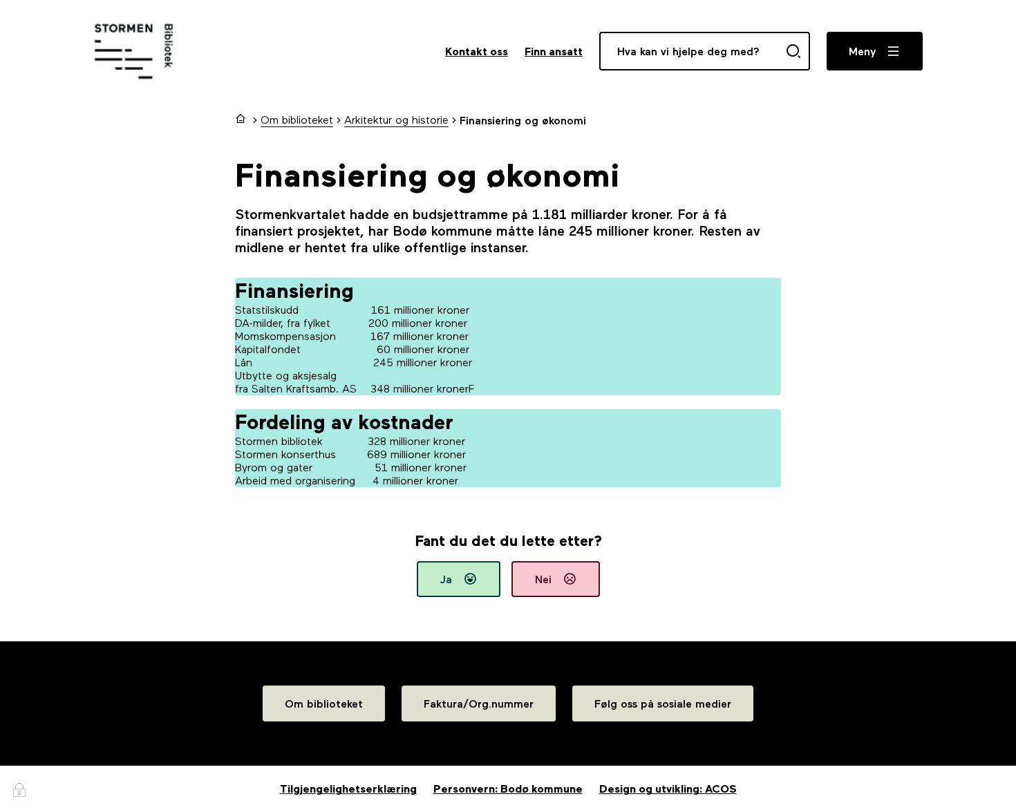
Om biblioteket (324, 703)
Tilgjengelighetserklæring (348, 788)
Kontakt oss (476, 51)
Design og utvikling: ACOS (668, 788)
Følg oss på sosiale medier (662, 703)
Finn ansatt (554, 51)
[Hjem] (242, 120)
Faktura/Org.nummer (479, 703)
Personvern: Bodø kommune (508, 788)
